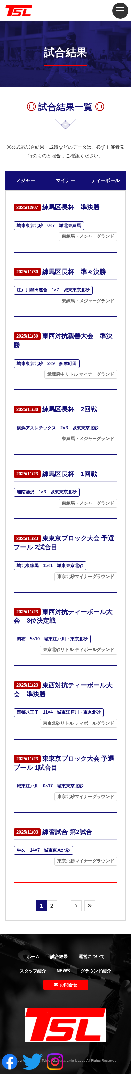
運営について (92, 956)
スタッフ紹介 (33, 970)
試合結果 (59, 956)
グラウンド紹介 (96, 970)
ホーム (33, 956)
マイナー (65, 180)
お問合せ (67, 984)
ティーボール (105, 180)
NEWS (63, 970)
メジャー (25, 180)
